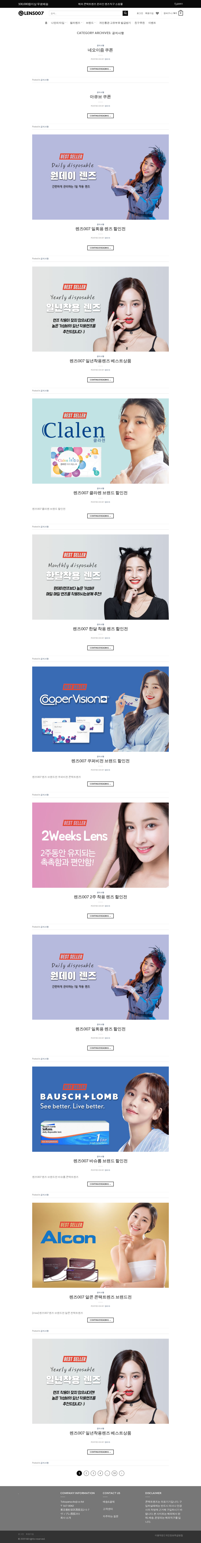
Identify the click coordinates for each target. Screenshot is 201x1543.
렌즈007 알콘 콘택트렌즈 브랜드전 (100, 1297)
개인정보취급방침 (174, 1535)
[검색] (125, 13)
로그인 (140, 13)
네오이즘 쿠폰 (100, 49)
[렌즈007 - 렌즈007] (31, 13)
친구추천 (140, 22)
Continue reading (100, 69)
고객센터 (108, 1508)
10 (114, 1473)
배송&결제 (109, 1501)
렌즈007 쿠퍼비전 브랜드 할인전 (100, 760)
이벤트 (152, 22)
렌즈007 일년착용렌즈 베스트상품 (100, 360)
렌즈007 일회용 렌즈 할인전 (100, 228)
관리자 (107, 59)
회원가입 (149, 13)
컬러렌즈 (75, 22)
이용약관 (159, 1535)
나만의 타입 (57, 22)
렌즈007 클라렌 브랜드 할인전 (100, 492)
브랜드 (90, 22)
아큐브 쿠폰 (100, 96)
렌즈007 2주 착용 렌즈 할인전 (100, 896)
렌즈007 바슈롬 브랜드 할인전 (100, 1160)
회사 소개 (65, 1517)
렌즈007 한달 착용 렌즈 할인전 (100, 628)
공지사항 (100, 45)
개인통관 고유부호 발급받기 (115, 22)
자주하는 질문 (110, 1516)
